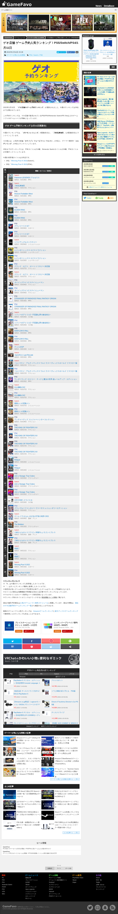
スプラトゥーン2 (30, 894)
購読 (112, 198)
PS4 (30, 55)
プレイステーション (31, 880)
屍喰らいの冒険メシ (22, 403)
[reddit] (50, 646)
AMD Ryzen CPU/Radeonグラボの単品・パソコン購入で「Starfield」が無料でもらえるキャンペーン (106, 125)
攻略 (112, 166)
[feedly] (70, 640)
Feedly (100, 198)
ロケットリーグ (30, 896)
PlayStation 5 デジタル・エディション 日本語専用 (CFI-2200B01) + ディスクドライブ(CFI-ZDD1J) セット (27, 714)
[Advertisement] (99, 237)
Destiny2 (52, 882)
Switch (35, 55)
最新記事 (28, 878)
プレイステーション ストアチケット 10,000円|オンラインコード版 (108, 52)
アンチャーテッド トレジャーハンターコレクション (34, 419)
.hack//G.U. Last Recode (23, 355)
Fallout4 (51, 891)
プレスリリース (101, 887)
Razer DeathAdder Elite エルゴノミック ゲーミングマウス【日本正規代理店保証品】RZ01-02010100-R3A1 (91, 54)
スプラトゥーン (54, 884)
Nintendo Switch (7, 884)
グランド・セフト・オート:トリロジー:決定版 (32, 266)
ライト (59, 868)
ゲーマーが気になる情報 (16, 55)
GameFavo (10, 906)
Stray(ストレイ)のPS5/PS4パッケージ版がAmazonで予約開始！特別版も (106, 146)
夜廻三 (17, 548)
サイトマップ (100, 889)
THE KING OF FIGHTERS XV (25, 427)
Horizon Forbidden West (23, 194)
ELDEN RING (19, 210)
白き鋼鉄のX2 (19, 387)
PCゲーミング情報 (55, 878)
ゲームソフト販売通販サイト (58, 880)
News (99, 6)
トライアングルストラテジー (25, 242)
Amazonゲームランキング (43, 611)
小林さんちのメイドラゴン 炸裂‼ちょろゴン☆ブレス (35, 532)
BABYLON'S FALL (21, 331)
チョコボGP (19, 347)
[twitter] (12, 640)
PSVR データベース (55, 896)
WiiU (3, 894)
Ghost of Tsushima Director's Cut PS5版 (65, 703)
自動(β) (50, 868)
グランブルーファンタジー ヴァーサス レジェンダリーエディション (40, 508)
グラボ (71, 674)
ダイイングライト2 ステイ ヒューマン (29, 282)
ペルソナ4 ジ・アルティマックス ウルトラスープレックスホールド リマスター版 (45, 363)
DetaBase (109, 6)
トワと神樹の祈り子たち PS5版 (63, 691)
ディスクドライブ (58, 712)
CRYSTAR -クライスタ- (23, 500)
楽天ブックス (29, 631)
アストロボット (57, 680)
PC (41, 674)
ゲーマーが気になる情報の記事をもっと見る (65, 779)
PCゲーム (28, 898)
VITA (3, 891)
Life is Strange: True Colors (24, 476)
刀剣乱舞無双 (19, 186)
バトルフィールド (31, 891)
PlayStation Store (77, 878)
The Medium (19, 524)
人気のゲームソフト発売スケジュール (34, 603)
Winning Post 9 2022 (19, 161)
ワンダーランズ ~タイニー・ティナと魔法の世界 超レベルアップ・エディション (45, 379)
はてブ (70, 52)
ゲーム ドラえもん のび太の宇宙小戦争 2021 (31, 516)
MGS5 (51, 889)
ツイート (62, 52)
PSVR (4, 887)
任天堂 (27, 882)
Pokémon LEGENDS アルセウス (27, 178)
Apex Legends (30, 889)
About (98, 878)
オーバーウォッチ (31, 887)
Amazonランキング (32, 726)
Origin (74, 882)
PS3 (3, 889)
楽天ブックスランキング (48, 726)
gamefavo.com (15, 909)
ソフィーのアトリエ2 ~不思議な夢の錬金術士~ (32, 315)
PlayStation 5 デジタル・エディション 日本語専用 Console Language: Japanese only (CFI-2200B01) (27, 682)
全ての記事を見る (99, 154)
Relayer (17, 460)
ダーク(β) (68, 868)
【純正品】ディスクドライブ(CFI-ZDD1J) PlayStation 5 (26, 692)
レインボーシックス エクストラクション (30, 250)
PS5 (41, 55)
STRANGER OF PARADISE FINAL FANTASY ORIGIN (35, 298)
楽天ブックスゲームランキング (66, 611)
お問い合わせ (100, 884)
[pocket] (31, 646)
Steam (27, 884)
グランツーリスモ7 (21, 226)
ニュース (105, 166)
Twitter (88, 198)
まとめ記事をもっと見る (71, 832)
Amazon (18, 631)
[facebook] (31, 640)
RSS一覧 (99, 880)
